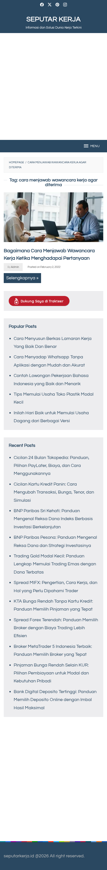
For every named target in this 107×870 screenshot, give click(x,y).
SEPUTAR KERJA (53, 19)
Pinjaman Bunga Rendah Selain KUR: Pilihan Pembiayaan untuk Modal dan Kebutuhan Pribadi (51, 673)
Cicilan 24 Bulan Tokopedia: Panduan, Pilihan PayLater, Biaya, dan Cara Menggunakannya (51, 465)
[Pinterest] (57, 5)
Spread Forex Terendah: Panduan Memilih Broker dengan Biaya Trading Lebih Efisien (56, 628)
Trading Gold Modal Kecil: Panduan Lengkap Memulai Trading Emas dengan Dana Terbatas (55, 564)
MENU (95, 146)
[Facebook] (42, 5)
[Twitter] (50, 5)
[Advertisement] (53, 86)
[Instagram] (65, 5)
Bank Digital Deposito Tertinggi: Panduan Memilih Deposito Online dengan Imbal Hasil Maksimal (55, 699)
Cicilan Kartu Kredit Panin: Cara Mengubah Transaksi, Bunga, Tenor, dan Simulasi (54, 492)
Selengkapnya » (22, 278)
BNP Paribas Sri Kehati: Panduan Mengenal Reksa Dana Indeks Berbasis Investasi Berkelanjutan (53, 518)
